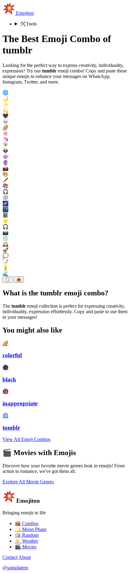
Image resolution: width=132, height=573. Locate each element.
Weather (26, 541)
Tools (28, 23)
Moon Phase (30, 529)
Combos (26, 523)
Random (27, 535)
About (24, 557)
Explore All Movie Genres (28, 481)
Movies (26, 546)
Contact (9, 557)
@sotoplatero (15, 567)
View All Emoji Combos (26, 439)
